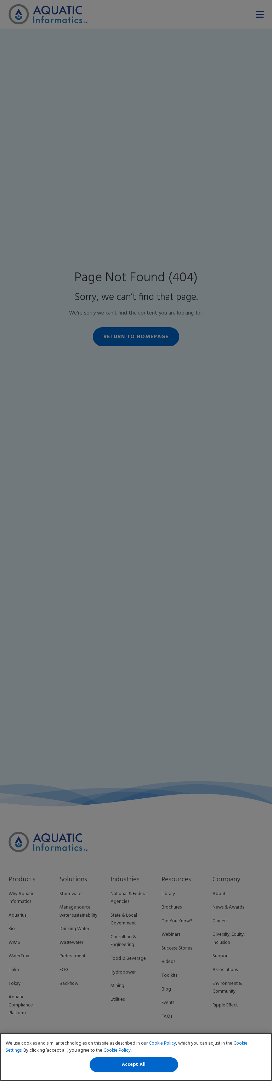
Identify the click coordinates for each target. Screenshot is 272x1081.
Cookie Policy (162, 1043)
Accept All (134, 1064)
